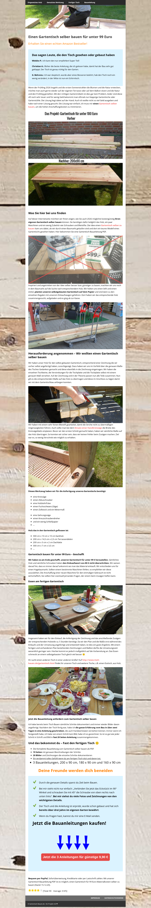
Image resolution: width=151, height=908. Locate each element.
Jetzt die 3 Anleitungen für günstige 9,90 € (75, 857)
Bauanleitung (89, 2)
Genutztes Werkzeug (55, 2)
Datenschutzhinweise (114, 898)
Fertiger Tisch (74, 2)
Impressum (95, 898)
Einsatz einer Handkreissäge (88, 427)
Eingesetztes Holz (35, 2)
